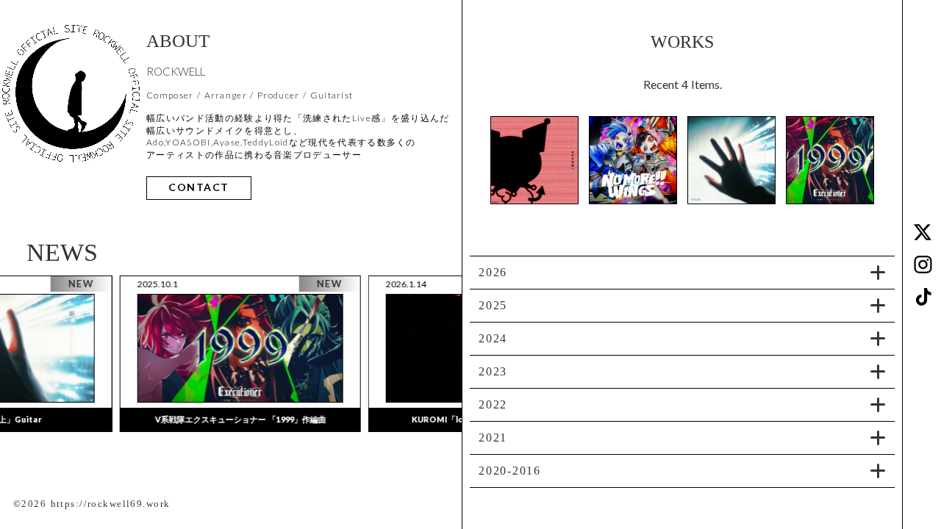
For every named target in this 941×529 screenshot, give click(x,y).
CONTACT (198, 187)
